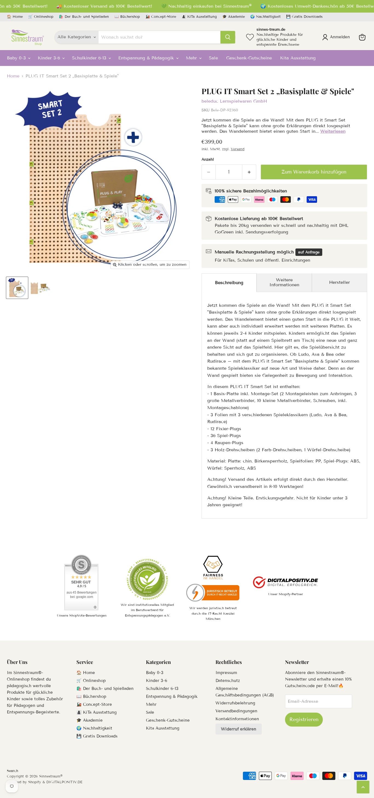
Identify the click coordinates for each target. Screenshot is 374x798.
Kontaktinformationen (237, 718)
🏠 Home (15, 17)
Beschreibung (229, 282)
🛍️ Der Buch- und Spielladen (84, 17)
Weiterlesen (333, 131)
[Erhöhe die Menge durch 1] (249, 172)
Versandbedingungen (236, 711)
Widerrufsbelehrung (235, 703)
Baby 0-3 (17, 57)
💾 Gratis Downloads (304, 17)
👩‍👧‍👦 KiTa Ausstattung (199, 17)
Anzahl (208, 159)
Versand (237, 149)
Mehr (192, 57)
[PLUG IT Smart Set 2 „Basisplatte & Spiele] (17, 288)
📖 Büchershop (127, 17)
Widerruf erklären (238, 729)
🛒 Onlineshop (40, 17)
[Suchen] (227, 37)
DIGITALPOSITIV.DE (64, 782)
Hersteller (339, 282)
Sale (213, 57)
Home (13, 76)
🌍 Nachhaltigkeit (265, 17)
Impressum (226, 672)
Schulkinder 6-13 (90, 57)
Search (12, 771)
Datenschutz (227, 680)
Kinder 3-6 (50, 57)
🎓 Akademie (233, 17)
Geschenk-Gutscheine (249, 57)
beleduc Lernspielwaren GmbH (234, 101)
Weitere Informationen (284, 282)
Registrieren (303, 719)
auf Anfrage (309, 252)
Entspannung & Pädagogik (147, 57)
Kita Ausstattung (298, 57)
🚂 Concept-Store (160, 17)
